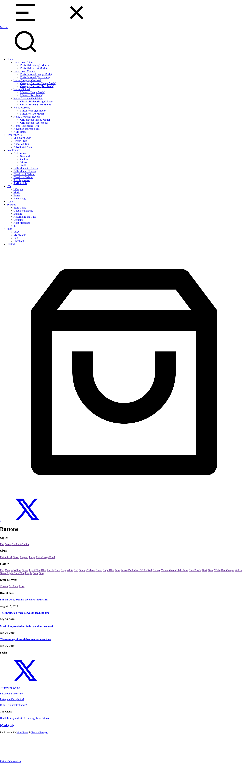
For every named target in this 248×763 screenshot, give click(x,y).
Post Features (14, 150)
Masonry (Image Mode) (33, 110)
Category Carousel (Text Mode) (37, 86)
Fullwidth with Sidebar (25, 168)
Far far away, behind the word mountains (24, 599)
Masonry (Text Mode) (32, 113)
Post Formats (20, 153)
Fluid (52, 557)
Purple (50, 570)
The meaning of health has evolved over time (25, 639)
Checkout (18, 241)
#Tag (9, 186)
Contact (11, 244)
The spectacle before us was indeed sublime (24, 612)
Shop (9, 228)
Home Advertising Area (26, 125)
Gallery (24, 159)
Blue (43, 570)
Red (2, 570)
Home (10, 59)
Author (10, 201)
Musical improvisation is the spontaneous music (27, 626)
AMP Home (19, 131)
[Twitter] (27, 520)
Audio (23, 165)
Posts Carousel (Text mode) (35, 77)
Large (32, 557)
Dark (57, 570)
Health (3, 718)
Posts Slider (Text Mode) (33, 68)
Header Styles (14, 134)
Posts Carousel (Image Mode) (36, 74)
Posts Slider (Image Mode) (34, 65)
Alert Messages (21, 222)
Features (11, 204)
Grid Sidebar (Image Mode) (35, 119)
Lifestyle (18, 189)
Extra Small (6, 557)
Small (16, 557)
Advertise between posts (26, 128)
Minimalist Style (22, 137)
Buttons (17, 213)
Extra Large (42, 557)
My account (19, 234)
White (70, 570)
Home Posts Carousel (24, 71)
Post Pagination (21, 180)
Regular (24, 557)
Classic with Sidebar (24, 174)
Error (21, 586)
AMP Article (20, 183)
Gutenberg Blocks (23, 210)
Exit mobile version (10, 761)
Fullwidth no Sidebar (24, 171)
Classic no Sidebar (23, 177)
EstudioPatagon (39, 732)
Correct (4, 586)
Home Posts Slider (23, 62)
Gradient (16, 544)
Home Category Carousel (27, 80)
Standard (25, 156)
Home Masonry (21, 107)
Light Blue (34, 570)
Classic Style (20, 140)
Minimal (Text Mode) (31, 95)
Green (25, 570)
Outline (25, 544)
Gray (63, 570)
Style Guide (19, 207)
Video (23, 162)
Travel (16, 195)
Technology (19, 198)
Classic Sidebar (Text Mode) (35, 104)
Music (16, 192)
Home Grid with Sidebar (26, 116)
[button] (124, 13)
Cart (15, 237)
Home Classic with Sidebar (28, 98)
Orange (9, 570)
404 (15, 225)
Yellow (17, 570)
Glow (8, 544)
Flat (2, 544)
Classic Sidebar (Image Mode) (36, 101)
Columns (18, 219)
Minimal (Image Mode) (32, 92)
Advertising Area (22, 147)
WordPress (22, 732)
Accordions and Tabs (24, 216)
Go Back (13, 586)
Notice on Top (21, 143)
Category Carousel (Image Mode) (38, 83)
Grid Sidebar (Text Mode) (34, 122)
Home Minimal (21, 89)
